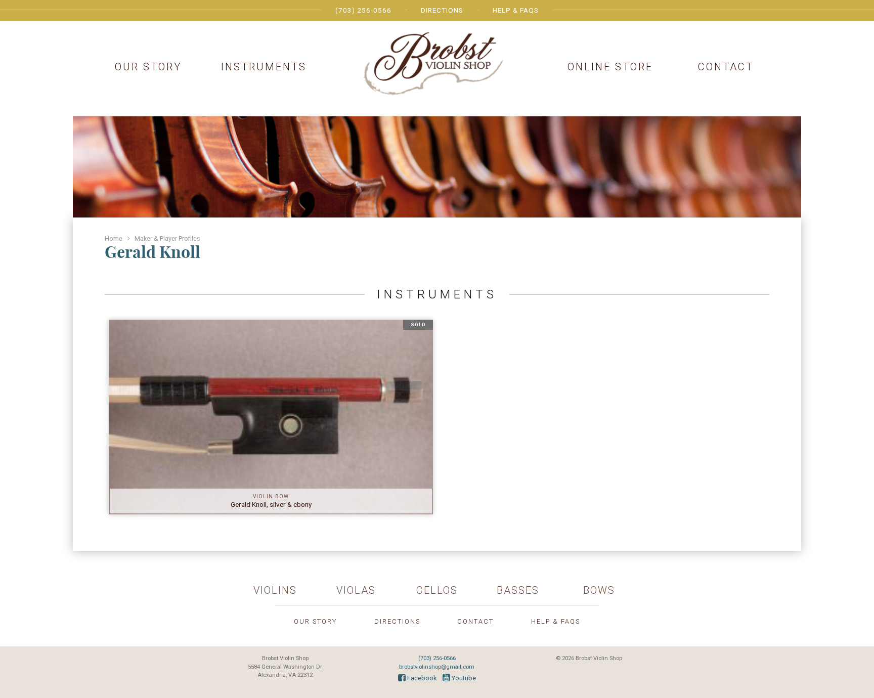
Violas (356, 590)
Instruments (264, 67)
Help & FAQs (516, 10)
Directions (442, 10)
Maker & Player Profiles (167, 238)
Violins (275, 590)
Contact (726, 67)
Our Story (148, 67)
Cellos (437, 590)
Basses (518, 590)
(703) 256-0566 (363, 10)
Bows (599, 590)
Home (113, 238)
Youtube (463, 678)
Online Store (610, 67)
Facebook (421, 678)
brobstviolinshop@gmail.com (436, 667)
